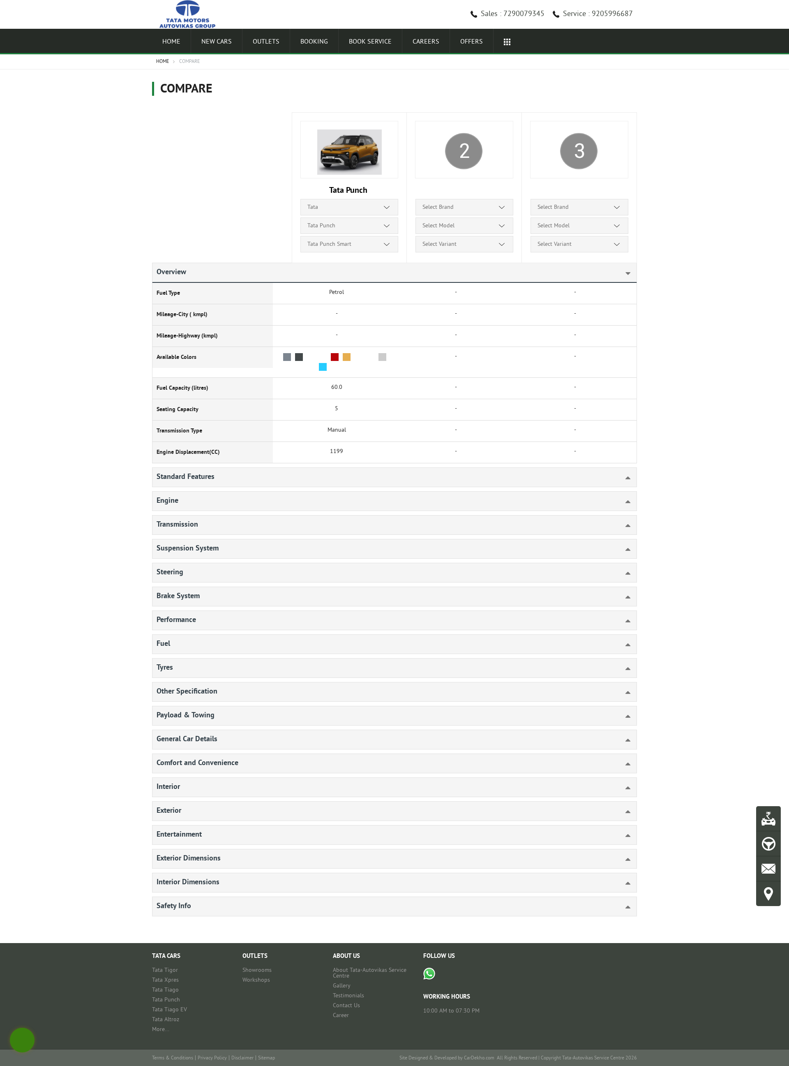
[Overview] (614, 271)
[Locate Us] (768, 893)
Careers (426, 42)
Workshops (256, 980)
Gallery (342, 986)
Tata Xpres (165, 980)
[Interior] (614, 786)
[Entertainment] (614, 834)
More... (160, 1029)
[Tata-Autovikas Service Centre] (191, 14)
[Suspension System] (614, 547)
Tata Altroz (165, 1019)
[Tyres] (614, 667)
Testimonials (348, 995)
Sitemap (266, 1058)
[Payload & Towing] (614, 714)
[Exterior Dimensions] (614, 857)
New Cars (216, 42)
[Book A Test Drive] (768, 843)
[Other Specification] (614, 691)
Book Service (370, 42)
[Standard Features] (614, 476)
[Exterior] (614, 810)
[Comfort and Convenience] (614, 762)
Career (341, 1015)
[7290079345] (429, 974)
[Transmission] (614, 524)
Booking (314, 42)
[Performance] (614, 619)
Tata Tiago (165, 990)
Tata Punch (166, 1000)
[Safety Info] (614, 905)
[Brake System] (614, 595)
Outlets (266, 42)
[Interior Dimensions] (614, 881)
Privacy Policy (212, 1058)
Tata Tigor (165, 970)
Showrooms (257, 970)
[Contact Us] (768, 868)
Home (171, 42)
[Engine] (614, 500)
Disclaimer (242, 1058)
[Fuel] (614, 643)
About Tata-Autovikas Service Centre (369, 973)
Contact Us (346, 1005)
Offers (471, 42)
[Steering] (614, 571)
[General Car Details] (614, 738)
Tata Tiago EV (169, 1009)
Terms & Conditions (172, 1058)
